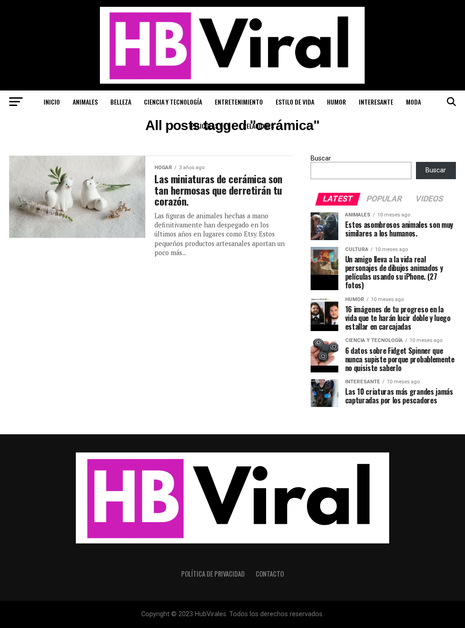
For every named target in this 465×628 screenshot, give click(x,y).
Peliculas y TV (210, 126)
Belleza (120, 101)
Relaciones (258, 126)
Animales (85, 101)
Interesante (376, 101)
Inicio (52, 101)
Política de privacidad (213, 573)
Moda (413, 101)
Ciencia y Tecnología (173, 101)
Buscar (321, 158)
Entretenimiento (239, 101)
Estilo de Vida (295, 101)
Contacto (270, 573)
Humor (336, 101)
